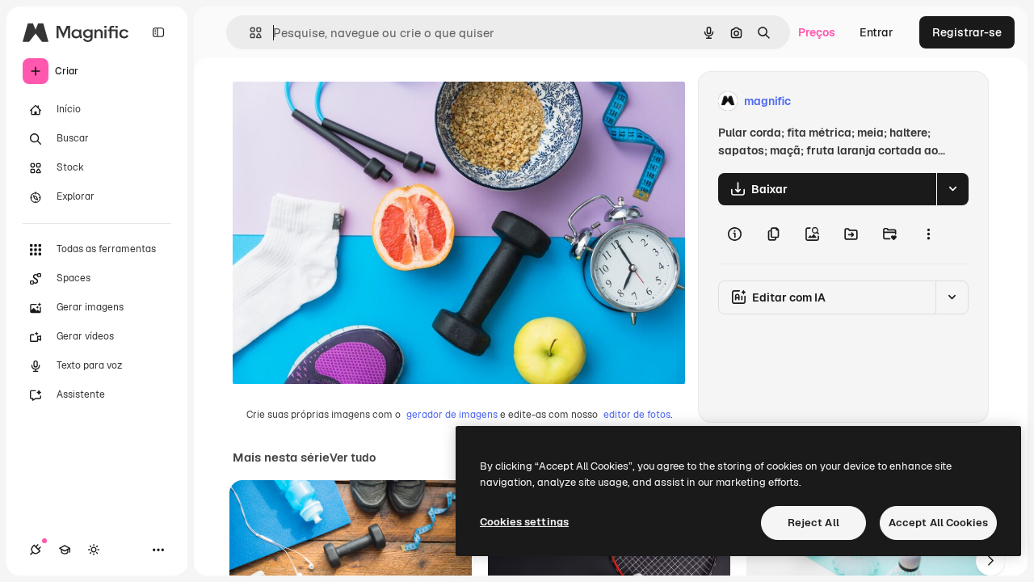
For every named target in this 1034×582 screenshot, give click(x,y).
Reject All (813, 522)
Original (336, 101)
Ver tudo (353, 457)
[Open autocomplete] (249, 33)
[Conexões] (35, 550)
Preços (816, 32)
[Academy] (65, 550)
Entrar (876, 32)
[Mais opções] (928, 234)
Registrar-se (967, 32)
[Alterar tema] (94, 550)
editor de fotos (636, 414)
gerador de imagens (452, 414)
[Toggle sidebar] (158, 32)
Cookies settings (524, 522)
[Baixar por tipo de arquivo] (952, 189)
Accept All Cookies (938, 522)
